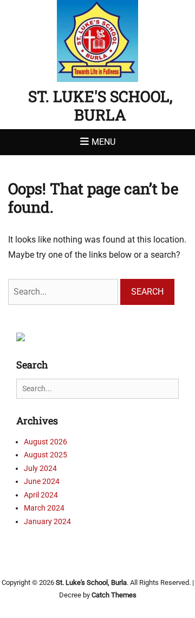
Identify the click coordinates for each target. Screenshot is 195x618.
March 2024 (44, 508)
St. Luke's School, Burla (100, 105)
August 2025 (45, 454)
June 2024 (42, 481)
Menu (103, 142)
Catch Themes (114, 595)
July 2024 (40, 468)
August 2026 (45, 441)
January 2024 (47, 521)
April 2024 (41, 494)
